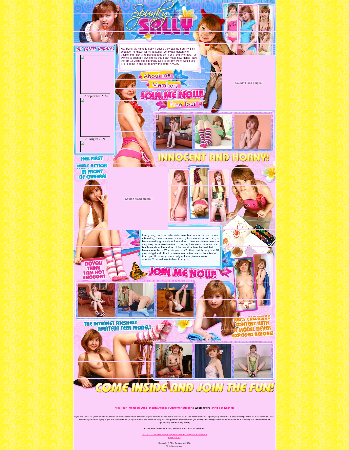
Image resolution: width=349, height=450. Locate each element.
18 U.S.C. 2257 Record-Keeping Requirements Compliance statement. (174, 434)
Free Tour (121, 407)
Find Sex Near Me (223, 407)
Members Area (138, 407)
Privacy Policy (174, 437)
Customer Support (180, 407)
